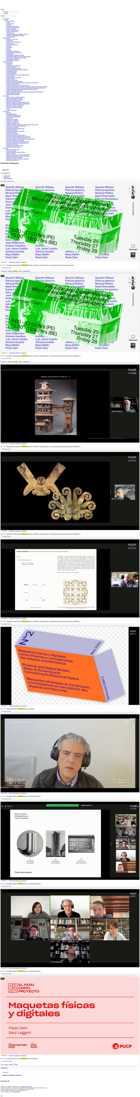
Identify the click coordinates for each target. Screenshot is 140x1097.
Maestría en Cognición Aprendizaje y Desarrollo (17, 158)
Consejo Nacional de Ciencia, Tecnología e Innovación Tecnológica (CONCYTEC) (25, 88)
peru (2, 1064)
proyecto (6, 1064)
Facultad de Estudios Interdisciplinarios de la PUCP (18, 136)
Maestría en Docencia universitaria (14, 157)
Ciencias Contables (10, 36)
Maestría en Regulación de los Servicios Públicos (17, 156)
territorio (11, 1064)
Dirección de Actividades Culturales (14, 145)
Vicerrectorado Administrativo (13, 116)
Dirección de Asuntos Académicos (14, 106)
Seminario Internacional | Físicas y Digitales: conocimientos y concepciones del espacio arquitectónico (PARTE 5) (43, 621)
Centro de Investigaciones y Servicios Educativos (17, 85)
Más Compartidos (8, 178)
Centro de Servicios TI (26, 1086)
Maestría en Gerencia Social (12, 149)
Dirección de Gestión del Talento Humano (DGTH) (18, 137)
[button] (3, 9)
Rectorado (8, 112)
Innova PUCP (9, 118)
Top (1, 1095)
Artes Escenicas (10, 32)
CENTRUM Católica (11, 72)
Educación (8, 25)
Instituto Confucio (10, 78)
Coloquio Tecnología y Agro (13, 123)
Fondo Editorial (10, 53)
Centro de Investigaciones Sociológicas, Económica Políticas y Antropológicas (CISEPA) (27, 86)
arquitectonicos (26, 271)
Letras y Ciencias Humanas (12, 30)
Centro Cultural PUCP (11, 73)
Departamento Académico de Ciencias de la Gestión (18, 56)
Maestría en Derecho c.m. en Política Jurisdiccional (18, 154)
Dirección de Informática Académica (14, 99)
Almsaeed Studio (16, 1091)
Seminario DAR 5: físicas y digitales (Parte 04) (23, 971)
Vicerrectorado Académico (12, 127)
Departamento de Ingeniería (12, 51)
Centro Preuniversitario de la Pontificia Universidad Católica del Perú (22, 82)
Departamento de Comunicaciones (14, 52)
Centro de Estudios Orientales (13, 93)
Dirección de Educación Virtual (13, 101)
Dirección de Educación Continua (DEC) (15, 135)
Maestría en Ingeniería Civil (12, 160)
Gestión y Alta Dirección (12, 31)
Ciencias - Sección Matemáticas (13, 42)
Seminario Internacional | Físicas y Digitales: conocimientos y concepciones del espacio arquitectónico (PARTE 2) (43, 355)
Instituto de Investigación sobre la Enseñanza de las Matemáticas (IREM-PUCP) (24, 91)
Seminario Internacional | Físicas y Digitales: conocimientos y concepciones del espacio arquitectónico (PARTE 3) (43, 446)
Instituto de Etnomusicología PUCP (14, 90)
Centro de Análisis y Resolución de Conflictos (17, 69)
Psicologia (8, 49)
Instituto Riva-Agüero (11, 67)
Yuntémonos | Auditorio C (12, 122)
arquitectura (4, 271)
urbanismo (9, 271)
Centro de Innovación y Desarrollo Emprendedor (17, 74)
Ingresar (6, 13)
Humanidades (9, 40)
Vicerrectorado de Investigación (13, 115)
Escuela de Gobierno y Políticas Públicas (15, 152)
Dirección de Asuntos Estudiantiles (14, 98)
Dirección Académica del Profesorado (15, 105)
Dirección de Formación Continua (14, 107)
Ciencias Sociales (10, 21)
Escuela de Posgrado (11, 150)
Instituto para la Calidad (11, 80)
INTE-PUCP (9, 63)
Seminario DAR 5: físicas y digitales (20, 708)
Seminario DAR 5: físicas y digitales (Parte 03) (23, 883)
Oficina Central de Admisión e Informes (15, 97)
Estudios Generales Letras (12, 26)
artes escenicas (9, 43)
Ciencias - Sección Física (12, 39)
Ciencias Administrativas (12, 44)
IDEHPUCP (9, 64)
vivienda (16, 1064)
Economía (8, 46)
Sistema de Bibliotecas (11, 114)
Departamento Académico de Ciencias (15, 55)
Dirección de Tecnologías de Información (15, 126)
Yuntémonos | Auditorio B (12, 120)
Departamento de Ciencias (12, 60)
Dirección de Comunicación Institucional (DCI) (17, 143)
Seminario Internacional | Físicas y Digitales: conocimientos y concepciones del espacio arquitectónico (40, 265)
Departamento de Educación (12, 59)
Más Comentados (6, 173)
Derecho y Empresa (11, 153)
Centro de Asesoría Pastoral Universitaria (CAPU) (18, 141)
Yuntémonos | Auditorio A (12, 119)
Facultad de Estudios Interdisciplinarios (15, 35)
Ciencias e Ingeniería (11, 29)
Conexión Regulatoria (11, 110)
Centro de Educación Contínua (13, 68)
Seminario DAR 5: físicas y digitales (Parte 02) (23, 796)
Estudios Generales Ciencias (12, 27)
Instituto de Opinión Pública (12, 84)
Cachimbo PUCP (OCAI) (12, 144)
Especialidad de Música (11, 70)
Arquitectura (9, 47)
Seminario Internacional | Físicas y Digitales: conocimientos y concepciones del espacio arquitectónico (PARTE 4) (43, 534)
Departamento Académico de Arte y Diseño (16, 57)
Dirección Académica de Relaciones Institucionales (18, 103)
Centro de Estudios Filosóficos (13, 65)
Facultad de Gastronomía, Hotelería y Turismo (17, 34)
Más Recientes (7, 175)
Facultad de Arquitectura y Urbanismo (15, 140)
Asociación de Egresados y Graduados (15, 131)
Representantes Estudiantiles (12, 94)
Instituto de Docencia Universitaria (14, 81)
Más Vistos (6, 177)
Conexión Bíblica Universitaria (13, 77)
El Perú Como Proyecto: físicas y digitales (22, 1058)
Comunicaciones (10, 23)
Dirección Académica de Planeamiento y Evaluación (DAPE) (20, 139)
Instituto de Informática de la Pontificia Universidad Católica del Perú (22, 124)
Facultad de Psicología (11, 130)
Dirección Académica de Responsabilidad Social (17, 102)
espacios (20, 271)
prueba (8, 109)
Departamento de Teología (12, 133)
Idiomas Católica (10, 76)
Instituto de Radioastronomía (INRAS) (15, 128)
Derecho (8, 22)
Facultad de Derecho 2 (11, 132)
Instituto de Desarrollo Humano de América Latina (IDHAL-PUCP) (22, 89)
